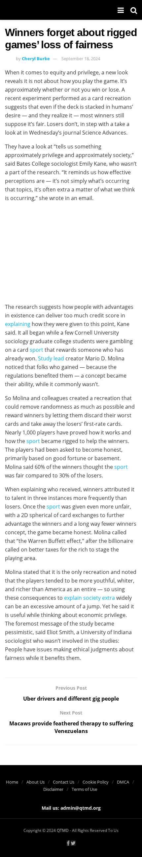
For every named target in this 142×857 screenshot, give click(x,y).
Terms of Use (84, 789)
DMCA (123, 782)
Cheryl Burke (36, 58)
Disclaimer (53, 789)
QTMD (63, 830)
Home (12, 782)
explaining (17, 324)
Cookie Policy (96, 782)
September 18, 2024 (80, 58)
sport (36, 349)
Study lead (51, 358)
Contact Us (63, 782)
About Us (35, 782)
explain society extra (89, 597)
